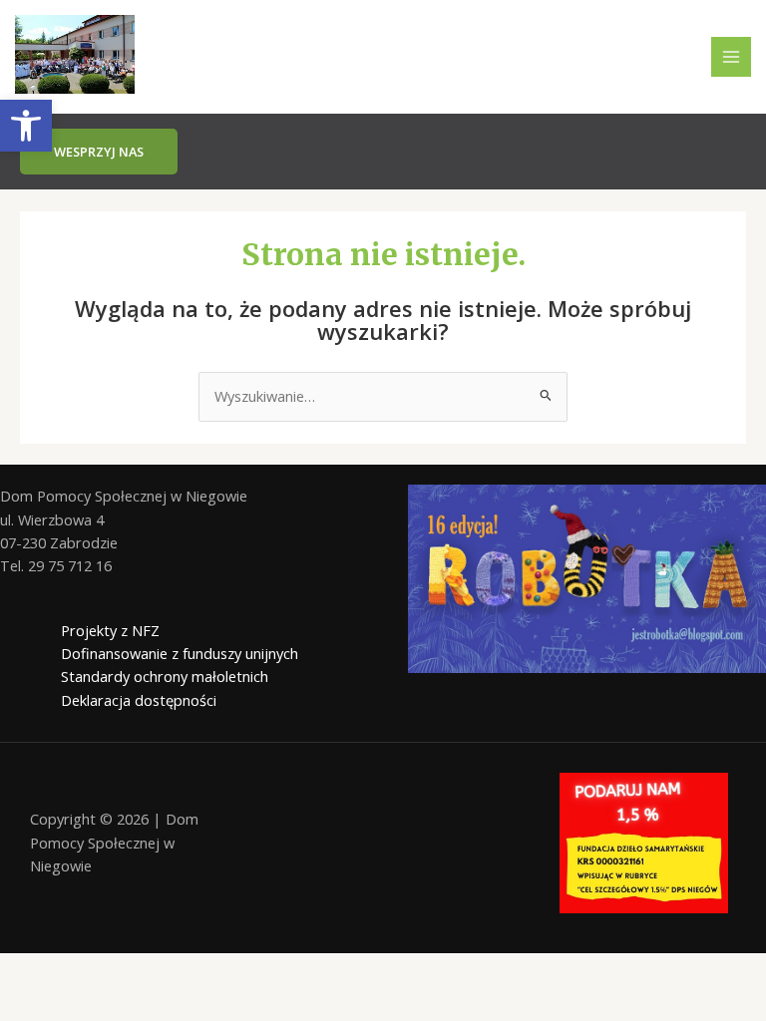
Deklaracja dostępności (138, 700)
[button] (26, 126)
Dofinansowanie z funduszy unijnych (179, 653)
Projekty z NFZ (110, 630)
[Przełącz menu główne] (731, 57)
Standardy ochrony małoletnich (164, 676)
